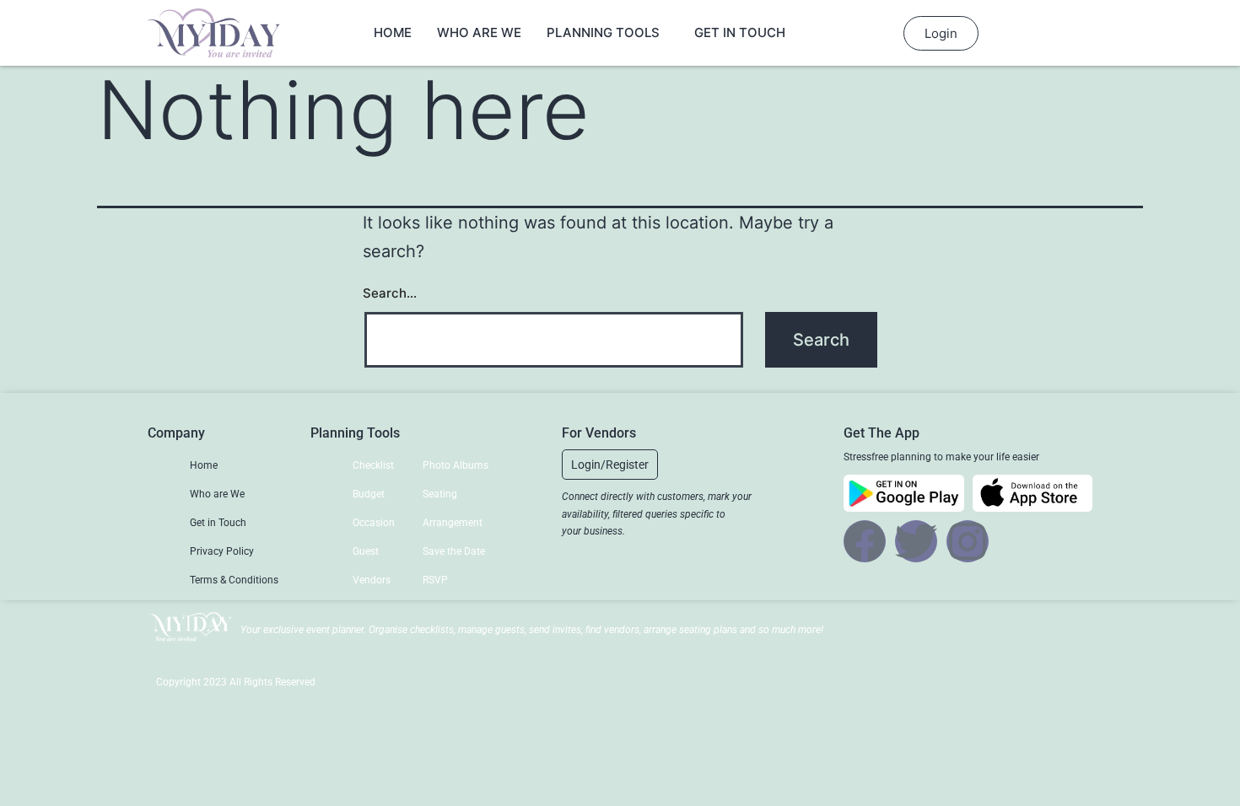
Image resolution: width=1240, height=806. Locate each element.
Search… (390, 293)
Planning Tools (603, 32)
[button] (610, 464)
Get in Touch (739, 32)
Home (393, 32)
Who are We (479, 32)
